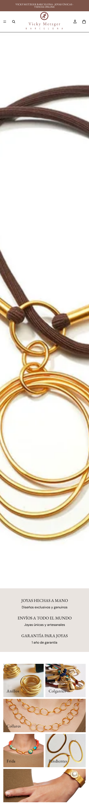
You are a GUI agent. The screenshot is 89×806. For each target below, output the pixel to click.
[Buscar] (13, 21)
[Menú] (5, 21)
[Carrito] (84, 21)
